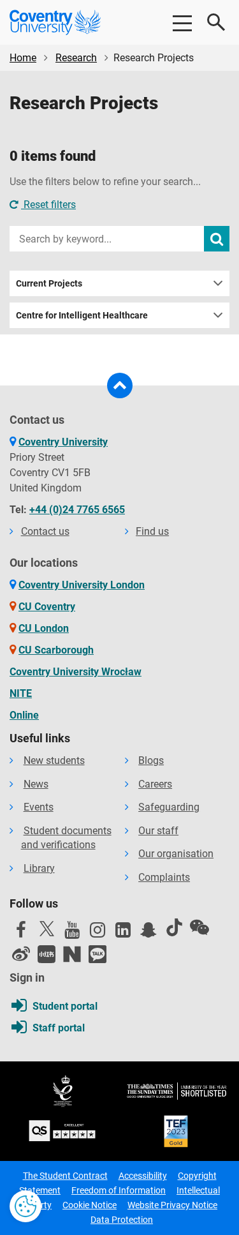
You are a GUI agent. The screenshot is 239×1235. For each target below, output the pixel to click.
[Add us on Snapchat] (148, 933)
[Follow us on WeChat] (199, 927)
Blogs (151, 760)
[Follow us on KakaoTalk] (97, 954)
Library (39, 868)
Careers (155, 784)
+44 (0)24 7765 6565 (77, 510)
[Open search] (216, 22)
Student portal (65, 1006)
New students (54, 760)
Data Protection (122, 1220)
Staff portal (59, 1028)
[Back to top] (120, 385)
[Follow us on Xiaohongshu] (46, 954)
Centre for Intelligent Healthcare (82, 315)
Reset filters (48, 204)
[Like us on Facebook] (21, 933)
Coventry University (63, 442)
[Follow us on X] (46, 928)
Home (23, 58)
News (36, 784)
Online (24, 715)
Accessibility (143, 1176)
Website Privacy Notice (172, 1205)
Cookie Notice (89, 1205)
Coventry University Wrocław (75, 672)
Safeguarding (168, 807)
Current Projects (49, 283)
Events (39, 807)
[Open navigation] (181, 22)
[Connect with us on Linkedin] (123, 933)
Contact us (45, 531)
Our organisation (176, 854)
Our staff (158, 831)
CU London (43, 628)
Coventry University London (81, 585)
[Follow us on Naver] (72, 954)
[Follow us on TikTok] (174, 927)
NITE (21, 693)
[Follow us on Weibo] (21, 954)
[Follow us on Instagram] (97, 933)
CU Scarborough (56, 650)
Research (76, 58)
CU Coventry (46, 607)
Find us (152, 531)
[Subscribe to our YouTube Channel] (72, 933)
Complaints (164, 877)
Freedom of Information (118, 1190)
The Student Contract (65, 1176)
